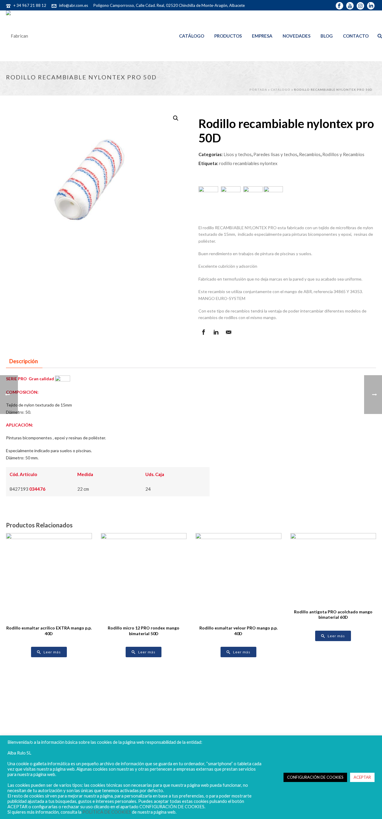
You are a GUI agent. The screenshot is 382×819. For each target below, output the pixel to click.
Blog (327, 36)
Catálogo (191, 36)
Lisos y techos (238, 154)
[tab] (23, 361)
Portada (258, 89)
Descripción (23, 361)
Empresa (262, 36)
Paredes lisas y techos (275, 154)
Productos (228, 36)
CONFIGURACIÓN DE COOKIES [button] (315, 777)
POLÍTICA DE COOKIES (106, 812)
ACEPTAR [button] (362, 777)
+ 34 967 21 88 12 (29, 5)
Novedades (296, 36)
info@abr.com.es (73, 5)
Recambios (310, 154)
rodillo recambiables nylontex (248, 163)
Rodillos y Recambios (343, 154)
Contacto (356, 36)
